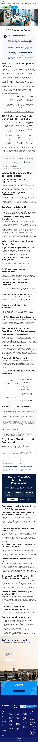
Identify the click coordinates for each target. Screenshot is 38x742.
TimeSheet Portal (32, 713)
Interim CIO (17, 713)
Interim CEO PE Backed (18, 728)
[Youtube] (16, 707)
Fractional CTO (25, 715)
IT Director (24, 724)
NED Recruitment (28, 614)
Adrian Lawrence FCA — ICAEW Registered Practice (14, 632)
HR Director (24, 723)
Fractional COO (25, 714)
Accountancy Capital (32, 725)
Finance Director (25, 722)
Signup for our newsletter (34, 706)
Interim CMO (17, 714)
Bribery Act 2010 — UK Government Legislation (13, 627)
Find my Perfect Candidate (9, 660)
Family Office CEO (11, 725)
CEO (2, 713)
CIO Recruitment (11, 715)
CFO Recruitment (5, 612)
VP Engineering (32, 719)
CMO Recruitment (5, 614)
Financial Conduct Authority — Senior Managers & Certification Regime (18, 620)
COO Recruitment (14, 612)
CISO (30, 718)
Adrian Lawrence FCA (22, 36)
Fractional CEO (25, 711)
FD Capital (31, 723)
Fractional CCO (14, 614)
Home (15, 22)
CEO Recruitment (22, 612)
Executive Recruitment (11, 711)
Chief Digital (31, 716)
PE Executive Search (18, 724)
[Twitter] (16, 706)
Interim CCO (21, 614)
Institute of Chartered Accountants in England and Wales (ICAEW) (18, 631)
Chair (2, 717)
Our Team (3, 736)
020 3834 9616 (31, 602)
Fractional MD (24, 717)
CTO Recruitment (31, 612)
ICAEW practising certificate (26, 41)
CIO (2, 716)
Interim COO (17, 715)
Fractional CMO (25, 713)
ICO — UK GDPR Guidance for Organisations (13, 628)
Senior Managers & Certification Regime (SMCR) (16, 78)
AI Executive (31, 720)
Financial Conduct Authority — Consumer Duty (13, 621)
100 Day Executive (18, 729)
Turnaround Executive (4, 730)
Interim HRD (17, 718)
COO (2, 714)
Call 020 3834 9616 (12, 499)
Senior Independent (4, 718)
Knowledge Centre (32, 711)
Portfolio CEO (17, 725)
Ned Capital (31, 724)
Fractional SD (24, 718)
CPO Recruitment (11, 717)
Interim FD (17, 717)
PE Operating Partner (18, 727)
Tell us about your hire (24, 499)
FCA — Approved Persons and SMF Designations (14, 623)
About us (3, 735)
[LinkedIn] (14, 707)
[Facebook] (14, 706)
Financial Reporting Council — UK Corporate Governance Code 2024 (18, 629)
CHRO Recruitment (11, 714)
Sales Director (24, 727)
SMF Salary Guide (4, 727)
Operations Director (25, 726)
